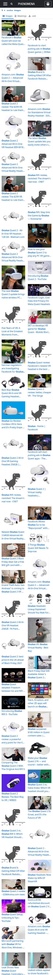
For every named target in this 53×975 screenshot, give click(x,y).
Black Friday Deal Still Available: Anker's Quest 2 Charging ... (38, 674)
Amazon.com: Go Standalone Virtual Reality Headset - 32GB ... (39, 112)
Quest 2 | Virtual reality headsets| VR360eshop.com (37, 492)
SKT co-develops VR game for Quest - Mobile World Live (39, 329)
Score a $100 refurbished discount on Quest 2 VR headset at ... (39, 903)
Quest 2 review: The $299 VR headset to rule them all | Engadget (12, 107)
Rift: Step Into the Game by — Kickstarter (39, 215)
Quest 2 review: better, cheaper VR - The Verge (39, 392)
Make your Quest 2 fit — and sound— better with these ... (38, 761)
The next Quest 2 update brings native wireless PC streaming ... (13, 294)
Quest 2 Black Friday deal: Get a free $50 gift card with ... (13, 562)
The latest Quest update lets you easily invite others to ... (39, 141)
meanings (21, 16)
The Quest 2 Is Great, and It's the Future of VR (39, 814)
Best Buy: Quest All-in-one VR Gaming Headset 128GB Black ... (11, 393)
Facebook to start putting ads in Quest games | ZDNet (39, 49)
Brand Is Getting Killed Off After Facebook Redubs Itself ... (39, 75)
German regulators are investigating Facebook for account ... (12, 368)
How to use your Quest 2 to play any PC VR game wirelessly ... (38, 252)
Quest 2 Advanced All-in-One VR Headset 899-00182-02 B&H (13, 144)
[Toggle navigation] (5, 4)
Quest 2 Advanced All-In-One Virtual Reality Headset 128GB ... (13, 168)
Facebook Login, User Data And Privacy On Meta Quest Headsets (39, 301)
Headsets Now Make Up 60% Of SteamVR (39, 878)
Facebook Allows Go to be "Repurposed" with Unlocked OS (37, 525)
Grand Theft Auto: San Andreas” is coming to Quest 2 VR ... (13, 588)
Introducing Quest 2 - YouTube (38, 277)
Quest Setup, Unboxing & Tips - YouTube (12, 918)
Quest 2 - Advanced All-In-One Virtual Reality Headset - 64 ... (39, 851)
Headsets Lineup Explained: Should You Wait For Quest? (38, 609)
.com (33, 16)
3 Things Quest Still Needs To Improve (38, 548)
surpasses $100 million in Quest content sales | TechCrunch (38, 732)
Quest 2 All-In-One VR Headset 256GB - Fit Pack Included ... (13, 625)
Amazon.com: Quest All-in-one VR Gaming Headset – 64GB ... (39, 930)
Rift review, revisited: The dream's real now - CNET (13, 498)
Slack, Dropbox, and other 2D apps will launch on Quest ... (38, 703)
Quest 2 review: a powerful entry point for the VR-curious (13, 739)
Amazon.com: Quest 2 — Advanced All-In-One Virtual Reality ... (13, 78)
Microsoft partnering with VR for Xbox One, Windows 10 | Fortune (13, 944)
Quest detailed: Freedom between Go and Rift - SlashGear (13, 688)
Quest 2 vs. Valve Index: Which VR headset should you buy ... (39, 788)
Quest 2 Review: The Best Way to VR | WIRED (13, 797)
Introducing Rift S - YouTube (12, 712)
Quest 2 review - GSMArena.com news (13, 893)
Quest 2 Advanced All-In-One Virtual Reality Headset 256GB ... (13, 257)
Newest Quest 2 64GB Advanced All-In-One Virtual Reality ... (13, 535)
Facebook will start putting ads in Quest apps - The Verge (39, 455)
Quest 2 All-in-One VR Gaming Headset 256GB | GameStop (13, 461)
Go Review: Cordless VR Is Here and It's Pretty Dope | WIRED (13, 424)
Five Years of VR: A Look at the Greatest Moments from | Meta (12, 331)
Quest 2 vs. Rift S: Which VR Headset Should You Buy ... (12, 834)
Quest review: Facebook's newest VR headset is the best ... (39, 366)
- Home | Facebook (36, 428)
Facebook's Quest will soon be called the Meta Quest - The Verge (13, 41)
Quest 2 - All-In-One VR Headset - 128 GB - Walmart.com (13, 233)
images (9, 16)
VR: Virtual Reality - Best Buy (38, 647)
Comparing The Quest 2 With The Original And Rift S (13, 766)
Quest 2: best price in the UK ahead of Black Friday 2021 (13, 660)
